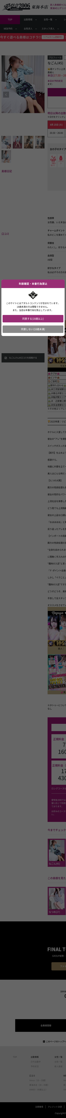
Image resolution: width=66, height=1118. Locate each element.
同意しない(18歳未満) (33, 329)
